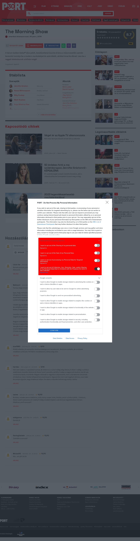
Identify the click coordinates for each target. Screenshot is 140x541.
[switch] (97, 245)
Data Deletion (57, 338)
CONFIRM (54, 330)
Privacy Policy (82, 338)
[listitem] (70, 240)
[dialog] (70, 270)
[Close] (108, 203)
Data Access (70, 338)
